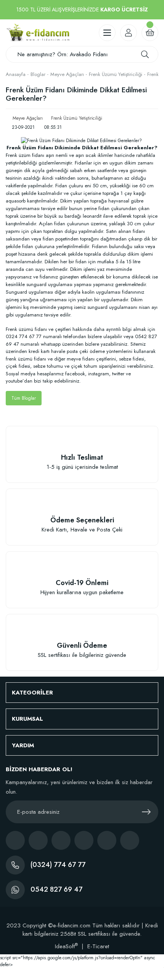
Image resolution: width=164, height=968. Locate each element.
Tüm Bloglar (23, 398)
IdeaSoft (66, 946)
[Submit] (146, 811)
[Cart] (149, 32)
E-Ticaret (98, 946)
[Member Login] (128, 32)
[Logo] (37, 32)
